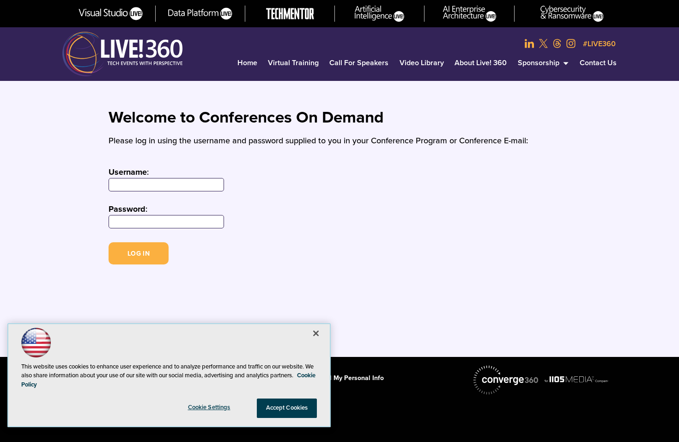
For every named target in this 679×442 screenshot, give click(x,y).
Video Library (422, 63)
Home (247, 63)
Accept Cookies (287, 407)
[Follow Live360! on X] (543, 43)
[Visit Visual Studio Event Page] (111, 14)
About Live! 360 (481, 63)
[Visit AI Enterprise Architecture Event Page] (470, 14)
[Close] (316, 333)
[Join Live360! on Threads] (557, 43)
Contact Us (598, 63)
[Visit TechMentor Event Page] (290, 13)
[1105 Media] (576, 379)
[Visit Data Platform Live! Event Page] (200, 14)
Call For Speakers (358, 63)
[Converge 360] (505, 380)
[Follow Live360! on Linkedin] (529, 43)
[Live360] (122, 54)
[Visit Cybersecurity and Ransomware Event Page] (572, 14)
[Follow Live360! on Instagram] (571, 43)
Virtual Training (293, 63)
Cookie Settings (209, 407)
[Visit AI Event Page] (379, 14)
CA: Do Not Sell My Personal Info (334, 378)
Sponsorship (538, 63)
